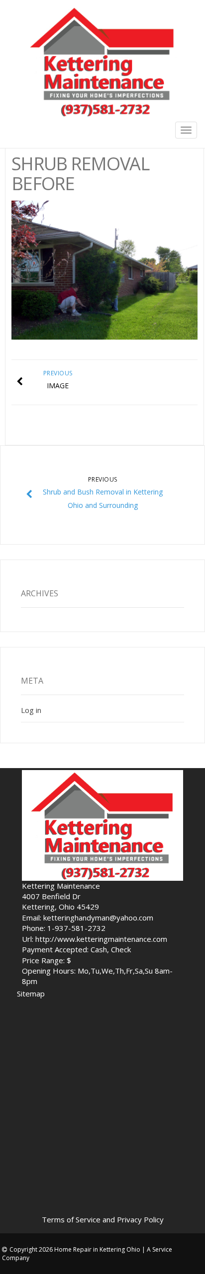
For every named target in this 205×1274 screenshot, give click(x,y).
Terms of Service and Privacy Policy (103, 1219)
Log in (31, 710)
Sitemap (31, 993)
